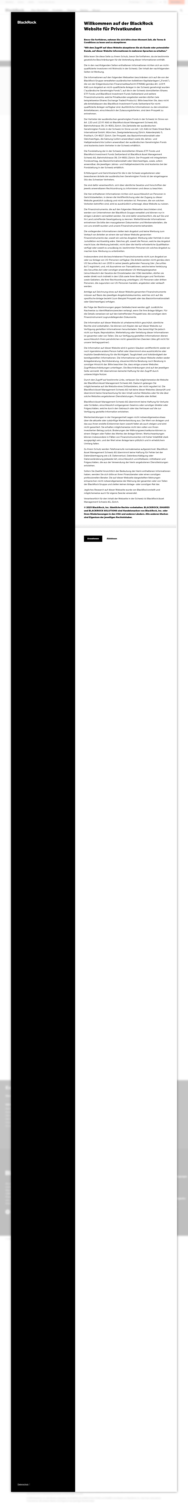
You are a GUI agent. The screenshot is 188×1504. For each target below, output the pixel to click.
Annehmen (93, 539)
